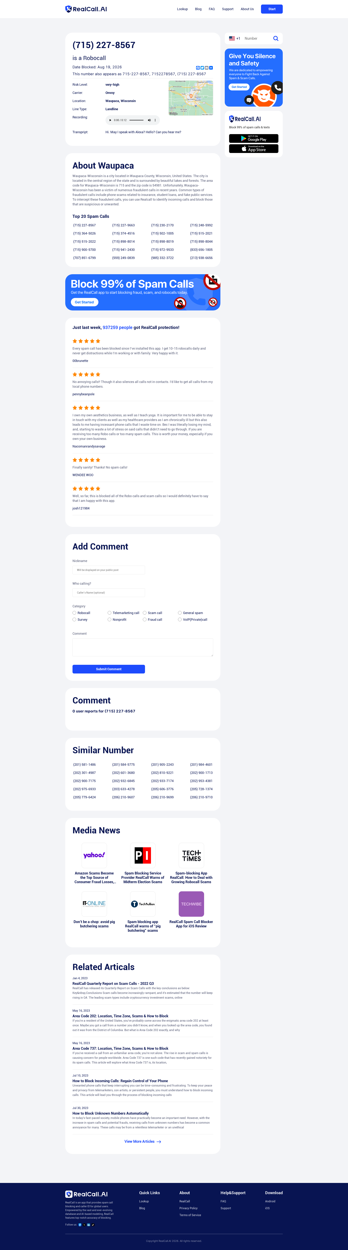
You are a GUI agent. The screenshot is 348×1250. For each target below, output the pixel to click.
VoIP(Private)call (195, 619)
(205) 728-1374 (201, 789)
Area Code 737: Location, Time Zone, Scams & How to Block (120, 1048)
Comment (79, 633)
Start (272, 9)
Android (270, 1201)
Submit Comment (108, 669)
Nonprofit (119, 619)
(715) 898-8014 (123, 241)
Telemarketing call (126, 613)
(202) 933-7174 (162, 781)
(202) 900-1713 (201, 773)
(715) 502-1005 (162, 233)
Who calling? (81, 583)
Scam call (155, 613)
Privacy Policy (188, 1208)
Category (78, 606)
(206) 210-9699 (162, 797)
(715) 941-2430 (123, 250)
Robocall (84, 613)
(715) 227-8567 (84, 225)
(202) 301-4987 (84, 773)
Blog (198, 9)
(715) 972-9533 (162, 250)
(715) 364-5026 (84, 233)
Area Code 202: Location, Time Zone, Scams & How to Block (120, 1016)
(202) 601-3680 (123, 773)
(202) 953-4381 (201, 781)
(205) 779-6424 (84, 797)
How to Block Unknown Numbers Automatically (110, 1113)
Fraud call (155, 619)
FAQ (212, 9)
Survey (82, 619)
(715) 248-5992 (201, 225)
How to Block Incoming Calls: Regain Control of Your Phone (120, 1081)
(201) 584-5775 (123, 764)
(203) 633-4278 (123, 789)
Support (227, 9)
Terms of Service (190, 1215)
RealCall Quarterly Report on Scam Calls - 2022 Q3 (113, 983)
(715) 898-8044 (201, 241)
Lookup (182, 9)
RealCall (184, 1201)
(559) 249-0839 (123, 258)
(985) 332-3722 (162, 258)
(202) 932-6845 (123, 781)
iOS (267, 1208)
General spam (193, 613)
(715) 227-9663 (123, 225)
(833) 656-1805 (201, 250)
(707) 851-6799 (84, 258)
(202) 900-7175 (84, 781)
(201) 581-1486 (84, 764)
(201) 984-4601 (201, 764)
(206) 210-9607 (123, 797)
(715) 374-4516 (123, 233)
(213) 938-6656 (201, 258)
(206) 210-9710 (201, 797)
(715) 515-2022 (84, 241)
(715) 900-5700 (84, 250)
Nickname (79, 561)
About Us (247, 9)
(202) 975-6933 (84, 789)
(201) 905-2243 (162, 764)
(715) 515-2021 (201, 233)
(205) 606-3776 (162, 789)
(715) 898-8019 (162, 241)
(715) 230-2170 (162, 225)
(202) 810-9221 (162, 773)
